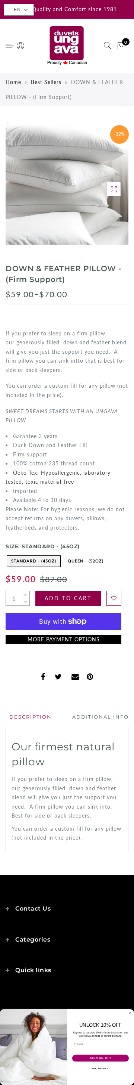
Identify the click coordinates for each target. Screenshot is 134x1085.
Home (13, 82)
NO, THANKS (100, 1068)
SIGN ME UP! (100, 1058)
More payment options (64, 639)
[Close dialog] (130, 1013)
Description (30, 717)
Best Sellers (46, 82)
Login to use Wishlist (113, 598)
